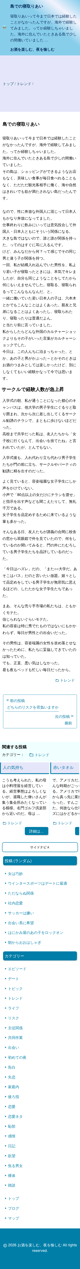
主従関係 (15, 1027)
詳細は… (36, 831)
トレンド (67, 680)
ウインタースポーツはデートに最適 (37, 883)
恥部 (11, 1126)
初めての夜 (17, 1057)
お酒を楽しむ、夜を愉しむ (32, 49)
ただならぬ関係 (21, 893)
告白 (11, 1067)
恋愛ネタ (15, 1116)
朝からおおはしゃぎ (24, 942)
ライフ (13, 1008)
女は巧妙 (15, 873)
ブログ (13, 1208)
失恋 (11, 1077)
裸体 (11, 1175)
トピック (15, 988)
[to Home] (4, 27)
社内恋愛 (15, 902)
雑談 (11, 1185)
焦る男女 (15, 1165)
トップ (8, 83)
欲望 (11, 1155)
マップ (13, 1218)
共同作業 (15, 1037)
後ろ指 (13, 1096)
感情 (11, 1135)
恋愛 (11, 1106)
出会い (13, 1047)
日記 (11, 1145)
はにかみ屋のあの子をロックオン (35, 932)
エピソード (17, 968)
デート (13, 978)
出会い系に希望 (21, 922)
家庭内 (13, 1086)
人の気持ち (13, 767)
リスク (13, 1017)
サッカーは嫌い (21, 912)
